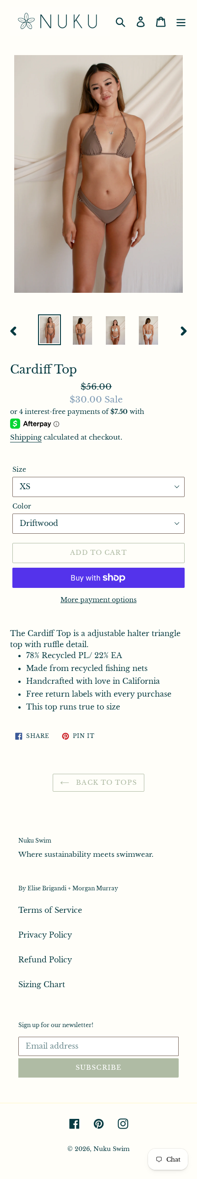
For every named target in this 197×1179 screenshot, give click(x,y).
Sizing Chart (41, 984)
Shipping (26, 437)
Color (21, 506)
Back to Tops (105, 782)
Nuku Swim (111, 1149)
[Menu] (181, 21)
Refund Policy (45, 959)
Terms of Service (50, 910)
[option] (49, 329)
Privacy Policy (45, 934)
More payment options (98, 600)
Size (19, 469)
